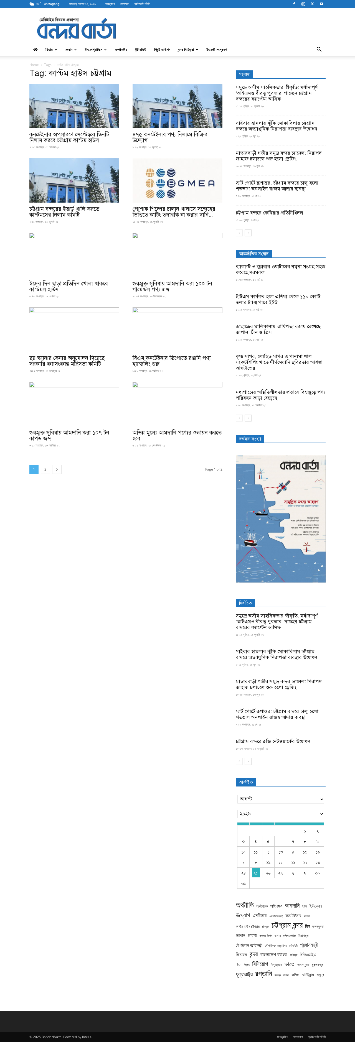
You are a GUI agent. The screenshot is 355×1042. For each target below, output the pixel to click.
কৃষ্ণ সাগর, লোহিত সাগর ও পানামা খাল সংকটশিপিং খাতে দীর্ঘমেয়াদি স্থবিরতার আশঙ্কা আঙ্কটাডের (279, 362)
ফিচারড (241, 954)
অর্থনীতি (245, 905)
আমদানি (292, 905)
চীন (307, 926)
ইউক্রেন (316, 906)
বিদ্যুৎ (247, 965)
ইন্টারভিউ (140, 49)
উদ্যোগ (243, 915)
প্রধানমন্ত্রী (309, 944)
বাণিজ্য (293, 955)
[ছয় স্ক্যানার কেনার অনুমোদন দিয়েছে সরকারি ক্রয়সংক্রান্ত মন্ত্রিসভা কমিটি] (74, 329)
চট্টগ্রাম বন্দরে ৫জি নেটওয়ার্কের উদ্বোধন (273, 741)
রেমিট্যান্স (308, 974)
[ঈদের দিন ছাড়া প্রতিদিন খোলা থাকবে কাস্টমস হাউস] (74, 255)
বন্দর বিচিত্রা (186, 49)
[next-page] (57, 469)
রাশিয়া (295, 974)
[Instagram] (303, 4)
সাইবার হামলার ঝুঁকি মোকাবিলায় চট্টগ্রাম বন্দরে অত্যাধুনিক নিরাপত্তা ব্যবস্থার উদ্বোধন (276, 126)
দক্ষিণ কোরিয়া (289, 936)
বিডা (238, 964)
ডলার (278, 935)
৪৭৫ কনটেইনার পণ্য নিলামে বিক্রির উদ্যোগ (170, 137)
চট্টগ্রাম (265, 926)
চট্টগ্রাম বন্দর (287, 925)
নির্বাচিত (245, 603)
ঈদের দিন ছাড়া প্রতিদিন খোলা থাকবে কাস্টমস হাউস (68, 286)
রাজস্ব (278, 975)
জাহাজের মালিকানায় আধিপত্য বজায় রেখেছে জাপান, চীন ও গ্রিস (278, 329)
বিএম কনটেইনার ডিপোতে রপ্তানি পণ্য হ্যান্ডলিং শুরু (172, 361)
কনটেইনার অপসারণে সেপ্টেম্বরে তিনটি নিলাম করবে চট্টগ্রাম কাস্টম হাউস (69, 137)
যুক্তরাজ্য (317, 964)
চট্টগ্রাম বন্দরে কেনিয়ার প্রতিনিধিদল (269, 213)
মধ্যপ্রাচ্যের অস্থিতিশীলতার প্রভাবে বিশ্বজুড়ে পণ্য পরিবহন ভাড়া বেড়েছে (280, 395)
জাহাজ (252, 935)
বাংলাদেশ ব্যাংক (273, 954)
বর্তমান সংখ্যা (250, 439)
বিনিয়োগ (260, 964)
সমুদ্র (320, 975)
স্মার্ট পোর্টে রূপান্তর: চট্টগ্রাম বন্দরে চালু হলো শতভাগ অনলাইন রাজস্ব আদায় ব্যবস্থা (277, 186)
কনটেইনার (293, 915)
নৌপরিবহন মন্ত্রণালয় (276, 945)
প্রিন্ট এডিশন (162, 49)
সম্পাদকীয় (121, 49)
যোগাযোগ (124, 4)
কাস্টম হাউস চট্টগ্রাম (248, 926)
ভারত (289, 964)
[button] (319, 50)
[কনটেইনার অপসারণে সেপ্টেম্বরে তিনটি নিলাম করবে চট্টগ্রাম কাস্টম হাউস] (74, 106)
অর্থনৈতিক (262, 906)
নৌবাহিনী (293, 945)
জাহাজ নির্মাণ (266, 936)
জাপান (240, 935)
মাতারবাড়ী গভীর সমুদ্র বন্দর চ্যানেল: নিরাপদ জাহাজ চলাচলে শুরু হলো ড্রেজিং (279, 156)
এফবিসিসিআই (276, 916)
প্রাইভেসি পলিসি (142, 4)
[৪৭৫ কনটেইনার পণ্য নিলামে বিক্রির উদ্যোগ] (177, 106)
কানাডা (307, 916)
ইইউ (304, 906)
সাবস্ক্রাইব (110, 4)
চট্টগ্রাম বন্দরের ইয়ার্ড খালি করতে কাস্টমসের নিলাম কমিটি (64, 212)
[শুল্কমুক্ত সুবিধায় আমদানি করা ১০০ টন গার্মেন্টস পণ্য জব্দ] (177, 255)
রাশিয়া (286, 975)
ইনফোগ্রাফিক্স (93, 49)
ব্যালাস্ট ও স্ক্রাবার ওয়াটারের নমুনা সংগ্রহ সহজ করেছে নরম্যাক (280, 269)
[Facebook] (294, 4)
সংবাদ (68, 49)
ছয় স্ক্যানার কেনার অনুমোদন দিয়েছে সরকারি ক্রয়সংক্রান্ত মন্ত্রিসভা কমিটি (67, 361)
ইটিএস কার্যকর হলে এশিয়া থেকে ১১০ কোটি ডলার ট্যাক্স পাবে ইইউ (278, 299)
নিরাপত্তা (303, 935)
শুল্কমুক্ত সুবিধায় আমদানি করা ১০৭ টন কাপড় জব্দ (69, 435)
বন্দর (254, 954)
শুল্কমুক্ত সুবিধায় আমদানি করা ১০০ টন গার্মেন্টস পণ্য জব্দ (172, 286)
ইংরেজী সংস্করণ (216, 49)
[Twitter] (312, 4)
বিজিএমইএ (308, 954)
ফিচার (49, 49)
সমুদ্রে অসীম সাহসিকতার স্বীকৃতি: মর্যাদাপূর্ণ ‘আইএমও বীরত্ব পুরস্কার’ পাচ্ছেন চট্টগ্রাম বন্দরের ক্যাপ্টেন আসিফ (277, 93)
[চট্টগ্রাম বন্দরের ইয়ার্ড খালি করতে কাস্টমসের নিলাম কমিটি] (74, 180)
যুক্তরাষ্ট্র (244, 974)
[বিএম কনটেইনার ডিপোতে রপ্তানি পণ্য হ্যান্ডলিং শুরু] (177, 329)
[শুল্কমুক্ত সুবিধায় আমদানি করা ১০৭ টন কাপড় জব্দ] (74, 404)
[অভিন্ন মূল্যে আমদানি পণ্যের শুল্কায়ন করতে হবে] (177, 404)
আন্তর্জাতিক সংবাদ (253, 254)
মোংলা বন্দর (303, 964)
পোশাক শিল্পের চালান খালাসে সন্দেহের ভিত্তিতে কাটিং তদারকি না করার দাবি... (174, 212)
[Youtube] (321, 4)
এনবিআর (260, 915)
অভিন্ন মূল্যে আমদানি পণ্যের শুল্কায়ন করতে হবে (177, 435)
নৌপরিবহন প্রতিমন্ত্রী (249, 945)
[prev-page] (239, 232)
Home (34, 64)
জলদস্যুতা (318, 926)
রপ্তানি (263, 973)
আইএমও (276, 906)
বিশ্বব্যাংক (276, 964)
